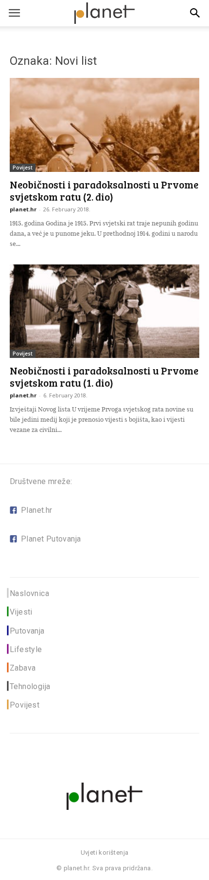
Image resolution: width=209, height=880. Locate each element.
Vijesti (21, 612)
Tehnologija (30, 686)
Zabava (22, 668)
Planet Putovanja (51, 538)
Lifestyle (26, 649)
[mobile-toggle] (14, 13)
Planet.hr (36, 510)
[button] (195, 13)
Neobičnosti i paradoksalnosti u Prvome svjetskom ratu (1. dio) (104, 376)
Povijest (23, 167)
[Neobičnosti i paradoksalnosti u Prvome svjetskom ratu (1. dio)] (104, 311)
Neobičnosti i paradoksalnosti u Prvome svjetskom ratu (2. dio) (104, 190)
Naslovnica (29, 593)
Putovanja (27, 631)
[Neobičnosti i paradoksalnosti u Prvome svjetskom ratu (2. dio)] (104, 125)
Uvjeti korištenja (105, 852)
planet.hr (23, 209)
